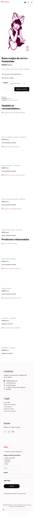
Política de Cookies (9, 409)
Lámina (8, 69)
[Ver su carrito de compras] (25, 2)
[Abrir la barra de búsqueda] (28, 2)
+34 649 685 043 (11, 383)
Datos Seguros (8, 406)
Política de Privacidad (10, 404)
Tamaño (5, 83)
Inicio (3, 69)
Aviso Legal (7, 402)
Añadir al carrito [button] (7, 324)
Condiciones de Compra (10, 411)
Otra (6, 464)
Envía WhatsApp (11, 385)
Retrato (7, 462)
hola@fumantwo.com (12, 381)
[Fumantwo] (7, 2)
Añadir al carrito (22, 89)
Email (6, 472)
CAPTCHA (7, 480)
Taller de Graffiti (10, 458)
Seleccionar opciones (9, 143)
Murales (7, 460)
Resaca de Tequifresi (12, 100)
